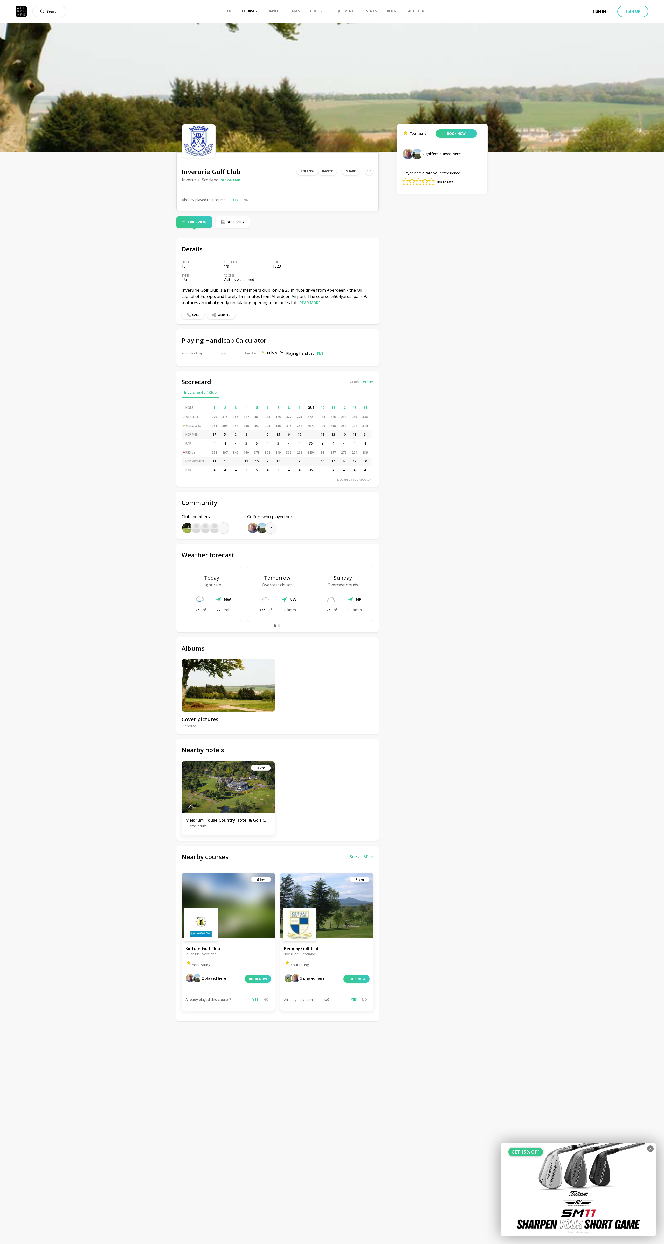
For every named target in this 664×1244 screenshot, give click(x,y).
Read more (310, 302)
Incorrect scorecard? (353, 479)
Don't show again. (580, 1232)
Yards (354, 382)
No (245, 200)
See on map (230, 180)
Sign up (633, 11)
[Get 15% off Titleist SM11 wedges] (578, 1189)
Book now (258, 979)
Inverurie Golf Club (200, 392)
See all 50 (359, 857)
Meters (368, 382)
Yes (235, 200)
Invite (327, 171)
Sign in (599, 11)
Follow (307, 171)
